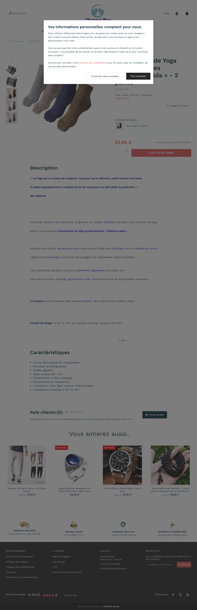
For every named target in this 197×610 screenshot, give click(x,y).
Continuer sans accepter (105, 76)
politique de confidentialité (93, 62)
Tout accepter (138, 76)
